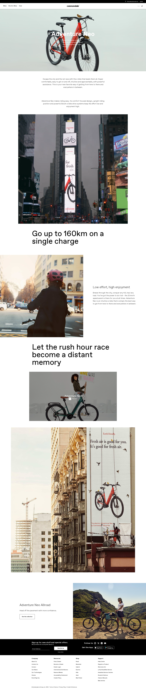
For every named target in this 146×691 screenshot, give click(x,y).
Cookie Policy (57, 678)
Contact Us (35, 664)
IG (95, 643)
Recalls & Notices (103, 675)
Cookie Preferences (72, 687)
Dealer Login (57, 667)
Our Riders (35, 670)
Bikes (5, 6)
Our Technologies (37, 672)
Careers (34, 667)
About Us (34, 661)
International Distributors (61, 670)
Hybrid (78, 667)
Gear (20, 6)
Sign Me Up (60, 648)
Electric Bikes (12, 6)
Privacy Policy (60, 652)
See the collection (27, 616)
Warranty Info (102, 667)
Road (77, 661)
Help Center (101, 661)
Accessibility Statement (61, 675)
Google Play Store (109, 647)
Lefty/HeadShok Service (105, 670)
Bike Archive (101, 681)
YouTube (105, 643)
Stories (34, 675)
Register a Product (103, 664)
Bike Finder (79, 678)
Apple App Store (98, 647)
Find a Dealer (57, 661)
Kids (77, 672)
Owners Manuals (102, 678)
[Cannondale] (73, 6)
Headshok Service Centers (105, 672)
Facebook (102, 643)
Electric (78, 670)
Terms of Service (54, 687)
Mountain (78, 664)
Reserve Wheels (58, 672)
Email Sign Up (35, 678)
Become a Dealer (58, 664)
